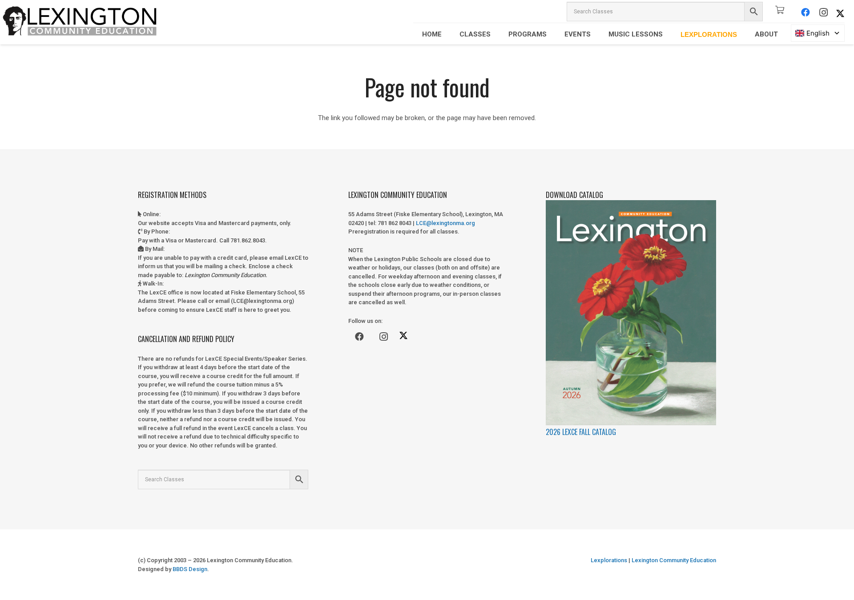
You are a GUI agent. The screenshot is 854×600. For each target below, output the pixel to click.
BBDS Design (190, 569)
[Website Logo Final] (80, 22)
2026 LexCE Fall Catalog (581, 432)
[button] (448, 34)
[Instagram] (823, 12)
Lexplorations (609, 560)
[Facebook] (805, 12)
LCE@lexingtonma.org (445, 223)
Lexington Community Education (673, 560)
